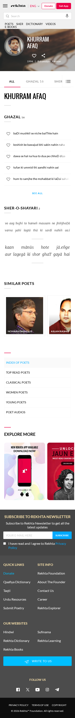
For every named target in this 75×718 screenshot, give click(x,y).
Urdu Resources (14, 599)
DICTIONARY (34, 24)
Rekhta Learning (49, 640)
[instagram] (47, 689)
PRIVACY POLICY (19, 705)
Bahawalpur (44, 61)
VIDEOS (51, 24)
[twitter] (27, 689)
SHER (19, 24)
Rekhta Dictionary (16, 640)
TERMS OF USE (40, 705)
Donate (48, 5)
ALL (12, 81)
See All (37, 193)
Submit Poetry (13, 608)
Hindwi (8, 632)
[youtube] (37, 689)
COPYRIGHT (59, 705)
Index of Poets (17, 362)
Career (42, 599)
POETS (9, 24)
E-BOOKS (11, 27)
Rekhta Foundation (51, 573)
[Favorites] (34, 55)
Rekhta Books (13, 649)
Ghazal (35, 81)
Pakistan (56, 61)
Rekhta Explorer (49, 608)
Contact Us (46, 590)
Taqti (6, 590)
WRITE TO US (42, 661)
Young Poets (16, 402)
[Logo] (18, 6)
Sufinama (44, 632)
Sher (59, 81)
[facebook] (18, 689)
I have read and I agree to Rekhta (37, 545)
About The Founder (51, 582)
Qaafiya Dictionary (16, 582)
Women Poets (17, 392)
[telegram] (57, 689)
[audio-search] (67, 15)
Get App (63, 5)
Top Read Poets (18, 372)
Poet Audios (15, 412)
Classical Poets (18, 382)
